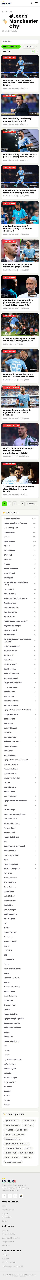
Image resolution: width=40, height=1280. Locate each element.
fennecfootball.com (20, 1277)
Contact (5, 1258)
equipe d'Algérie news (14, 1135)
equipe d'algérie (12, 1121)
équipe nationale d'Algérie (16, 1144)
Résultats (5, 1245)
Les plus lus (29, 46)
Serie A (4, 1221)
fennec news (10, 1153)
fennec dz (28, 1125)
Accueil (5, 11)
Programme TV (8, 1242)
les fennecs (22, 1130)
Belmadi (26, 1158)
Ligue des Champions (10, 1238)
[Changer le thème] (31, 3)
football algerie (12, 1139)
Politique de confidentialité (12, 1266)
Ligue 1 (4, 1206)
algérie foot (28, 1121)
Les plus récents (11, 46)
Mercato (5, 1230)
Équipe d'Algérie (8, 1234)
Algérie (28, 1148)
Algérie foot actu (13, 1162)
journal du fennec (13, 1148)
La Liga (5, 1213)
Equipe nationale (12, 1125)
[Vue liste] (37, 51)
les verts (9, 1130)
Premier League (8, 1210)
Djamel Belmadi (26, 1153)
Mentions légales (8, 1262)
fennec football (12, 1158)
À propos (5, 1255)
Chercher (6, 51)
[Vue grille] (33, 51)
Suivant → (31, 503)
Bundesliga (6, 1217)
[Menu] (36, 3)
